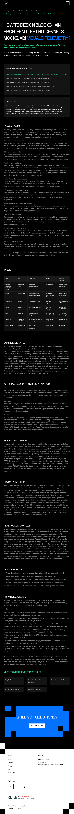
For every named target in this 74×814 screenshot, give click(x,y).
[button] (67, 3)
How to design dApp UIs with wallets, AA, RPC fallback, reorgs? (28, 90)
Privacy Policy (12, 806)
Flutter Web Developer (12, 689)
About (10, 759)
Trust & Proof (12, 772)
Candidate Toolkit (18, 11)
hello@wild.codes (43, 759)
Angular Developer (11, 680)
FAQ (9, 769)
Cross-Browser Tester (58, 680)
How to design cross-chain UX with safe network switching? (28, 78)
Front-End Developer (34, 689)
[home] (6, 3)
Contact (10, 762)
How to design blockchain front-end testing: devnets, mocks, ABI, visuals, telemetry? (27, 14)
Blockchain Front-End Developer (35, 11)
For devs (10, 766)
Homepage (7, 11)
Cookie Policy (23, 806)
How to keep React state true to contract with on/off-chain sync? (30, 86)
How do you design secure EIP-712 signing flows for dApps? (27, 82)
